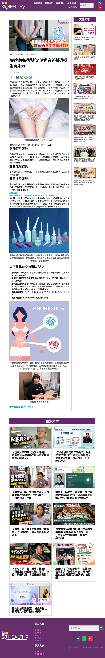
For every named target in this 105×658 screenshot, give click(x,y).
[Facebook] (100, 3)
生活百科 (34, 54)
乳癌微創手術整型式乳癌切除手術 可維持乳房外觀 (84, 38)
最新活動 (60, 3)
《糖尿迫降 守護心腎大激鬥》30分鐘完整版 (84, 78)
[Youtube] (100, 7)
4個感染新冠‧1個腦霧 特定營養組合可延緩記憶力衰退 (84, 97)
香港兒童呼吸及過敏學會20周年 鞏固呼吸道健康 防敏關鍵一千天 (84, 161)
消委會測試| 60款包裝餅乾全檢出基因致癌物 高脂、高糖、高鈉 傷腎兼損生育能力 (84, 118)
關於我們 (38, 652)
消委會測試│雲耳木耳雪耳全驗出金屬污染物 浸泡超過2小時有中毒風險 (84, 182)
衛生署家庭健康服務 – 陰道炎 (21, 407)
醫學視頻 (71, 3)
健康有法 (49, 3)
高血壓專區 (39, 641)
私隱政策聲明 (39, 654)
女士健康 (27, 54)
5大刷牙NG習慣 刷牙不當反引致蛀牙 (84, 58)
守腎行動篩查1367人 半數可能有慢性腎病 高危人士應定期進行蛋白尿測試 (84, 139)
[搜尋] (101, 628)
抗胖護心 (72, 7)
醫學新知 (38, 3)
